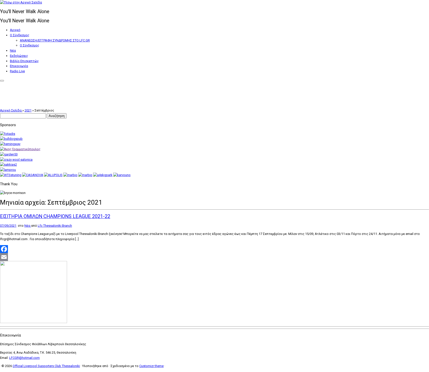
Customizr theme (151, 366)
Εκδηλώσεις (19, 56)
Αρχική (15, 30)
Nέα (13, 50)
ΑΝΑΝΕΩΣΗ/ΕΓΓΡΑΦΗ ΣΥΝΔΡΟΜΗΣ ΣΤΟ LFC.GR (55, 40)
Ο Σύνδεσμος (19, 35)
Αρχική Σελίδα (11, 110)
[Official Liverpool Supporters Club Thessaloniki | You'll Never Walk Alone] (21, 2)
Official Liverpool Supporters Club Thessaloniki (46, 366)
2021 (28, 110)
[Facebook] (214, 249)
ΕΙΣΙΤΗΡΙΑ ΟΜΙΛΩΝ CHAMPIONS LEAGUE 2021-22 (55, 216)
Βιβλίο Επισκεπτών (24, 61)
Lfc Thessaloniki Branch (55, 225)
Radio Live (17, 71)
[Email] (214, 257)
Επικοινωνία (19, 66)
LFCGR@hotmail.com (24, 358)
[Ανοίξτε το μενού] (2, 80)
